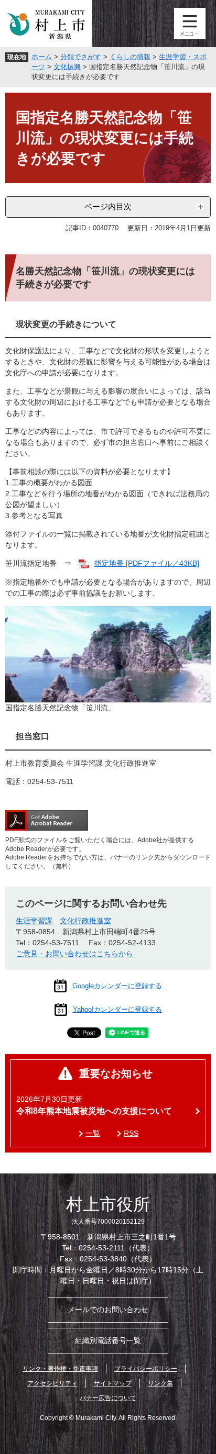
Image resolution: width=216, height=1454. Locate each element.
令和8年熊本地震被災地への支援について (94, 1110)
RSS (131, 1133)
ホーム (41, 57)
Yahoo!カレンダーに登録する (117, 1009)
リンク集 (160, 1383)
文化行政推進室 (85, 920)
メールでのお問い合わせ (108, 1309)
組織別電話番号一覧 (108, 1340)
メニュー (190, 23)
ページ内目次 (108, 206)
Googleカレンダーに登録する (117, 986)
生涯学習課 (34, 920)
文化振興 (67, 67)
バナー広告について (108, 1398)
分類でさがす (80, 57)
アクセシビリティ (52, 1383)
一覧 (92, 1133)
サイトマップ (113, 1383)
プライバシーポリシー (145, 1368)
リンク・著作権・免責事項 (60, 1368)
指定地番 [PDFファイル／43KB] (146, 563)
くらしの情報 (130, 57)
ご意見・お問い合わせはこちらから (74, 953)
